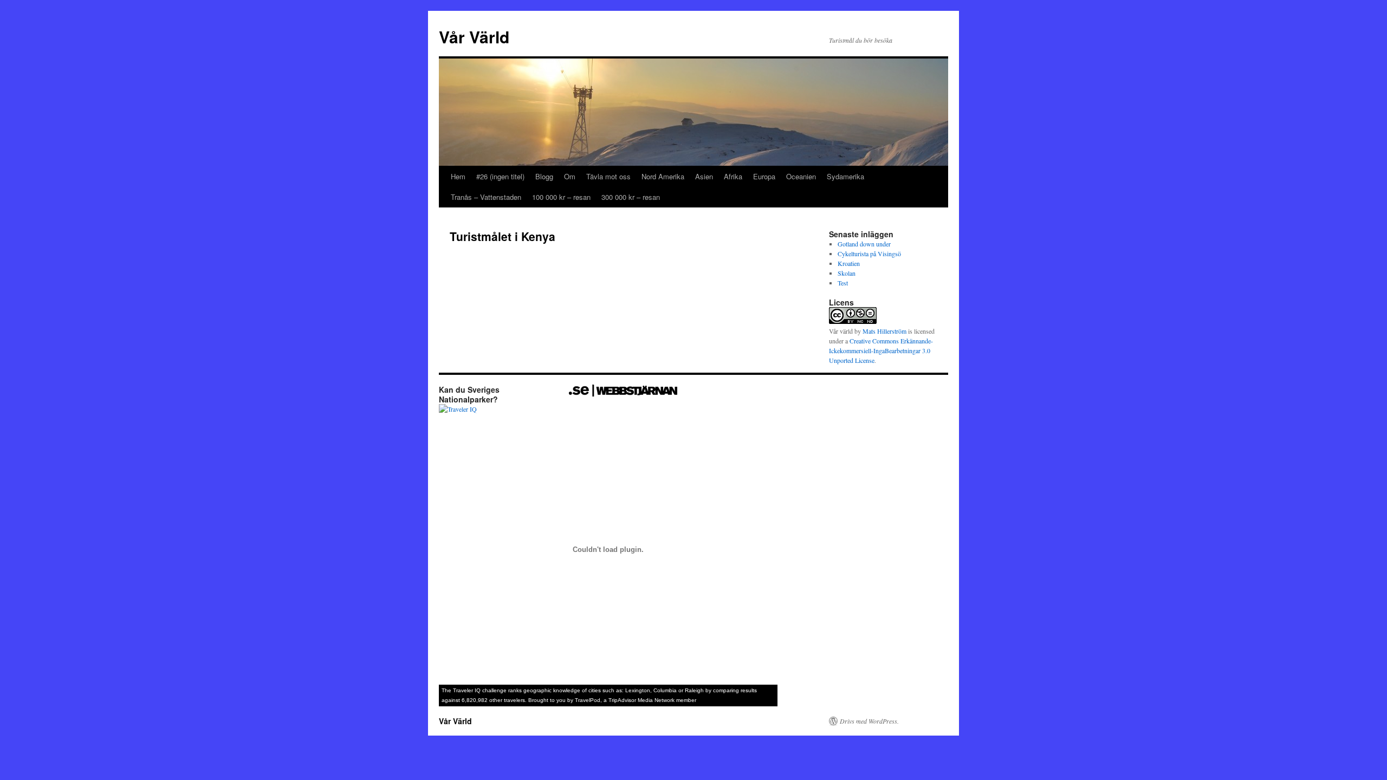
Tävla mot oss (608, 176)
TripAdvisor (622, 700)
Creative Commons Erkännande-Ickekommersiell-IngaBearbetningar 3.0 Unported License (881, 350)
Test (843, 282)
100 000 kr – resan (561, 197)
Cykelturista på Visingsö (869, 253)
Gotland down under (864, 243)
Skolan (846, 273)
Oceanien (801, 176)
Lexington (637, 690)
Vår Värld (474, 36)
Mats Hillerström (884, 331)
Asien (704, 176)
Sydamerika (845, 176)
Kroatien (849, 263)
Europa (764, 176)
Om (569, 176)
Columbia (665, 690)
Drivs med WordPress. (869, 721)
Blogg (544, 176)
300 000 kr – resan (630, 197)
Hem (458, 176)
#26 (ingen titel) (500, 176)
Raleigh (694, 690)
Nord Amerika (662, 176)
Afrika (733, 176)
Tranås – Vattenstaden (486, 197)
